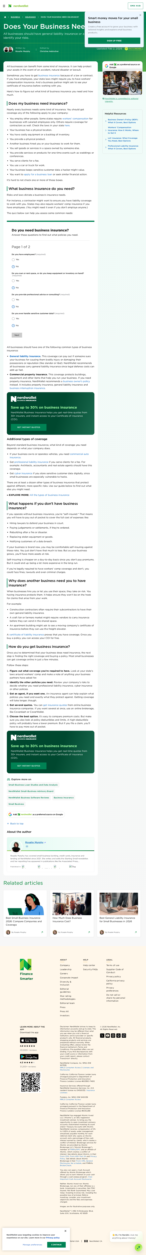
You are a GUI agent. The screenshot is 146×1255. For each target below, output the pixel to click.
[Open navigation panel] (4, 6)
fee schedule (76, 1163)
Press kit (64, 1011)
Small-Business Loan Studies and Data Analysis (33, 785)
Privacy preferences (112, 989)
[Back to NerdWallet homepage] (5, 17)
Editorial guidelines (65, 990)
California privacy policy (115, 982)
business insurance (49, 75)
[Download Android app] (29, 1057)
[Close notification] (140, 15)
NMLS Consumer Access (70, 1067)
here (67, 125)
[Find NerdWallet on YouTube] (108, 1035)
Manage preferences (32, 1245)
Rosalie (34, 842)
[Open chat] (139, 1248)
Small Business (16, 804)
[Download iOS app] (28, 1040)
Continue (56, 1245)
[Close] (142, 1231)
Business (15, 17)
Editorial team (67, 1003)
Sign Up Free (114, 41)
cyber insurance (23, 473)
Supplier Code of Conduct (115, 971)
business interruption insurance (27, 388)
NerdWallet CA (95, 1241)
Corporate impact (69, 978)
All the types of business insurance (49, 495)
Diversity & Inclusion (65, 983)
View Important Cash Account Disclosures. (76, 1178)
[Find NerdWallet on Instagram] (113, 1035)
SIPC (78, 1149)
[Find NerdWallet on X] (102, 1035)
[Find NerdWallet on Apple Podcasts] (118, 1035)
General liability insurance (25, 356)
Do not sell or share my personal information (115, 998)
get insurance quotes (55, 705)
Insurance (30, 17)
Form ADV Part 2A (78, 1156)
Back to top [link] (17, 823)
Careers (64, 973)
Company (65, 965)
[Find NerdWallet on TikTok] (124, 1035)
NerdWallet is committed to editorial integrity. (121, 99)
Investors (65, 1015)
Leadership (65, 969)
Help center (89, 965)
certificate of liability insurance (26, 634)
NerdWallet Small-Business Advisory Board (31, 791)
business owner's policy (76, 381)
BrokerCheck (65, 1165)
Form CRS (64, 1156)
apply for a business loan (38, 174)
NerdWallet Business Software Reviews (29, 797)
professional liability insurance (31, 462)
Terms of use (112, 965)
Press (63, 1007)
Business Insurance (64, 797)
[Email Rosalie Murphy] (27, 846)
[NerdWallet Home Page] (18, 5)
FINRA (72, 1149)
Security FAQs (90, 969)
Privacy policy (113, 976)
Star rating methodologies (67, 997)
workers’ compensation (75, 118)
